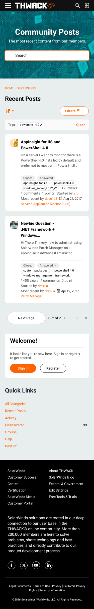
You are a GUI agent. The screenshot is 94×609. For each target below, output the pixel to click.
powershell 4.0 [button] (64, 183)
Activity (11, 418)
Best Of (11, 446)
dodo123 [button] (51, 198)
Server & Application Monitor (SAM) (45, 204)
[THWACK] (34, 6)
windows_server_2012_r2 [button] (40, 188)
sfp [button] (76, 193)
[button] (14, 143)
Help (8, 439)
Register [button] (53, 368)
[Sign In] (86, 5)
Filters (70, 111)
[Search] (77, 5)
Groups (11, 432)
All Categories (15, 404)
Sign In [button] (23, 368)
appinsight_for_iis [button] (35, 183)
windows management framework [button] (46, 275)
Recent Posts (15, 411)
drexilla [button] (43, 286)
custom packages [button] (35, 270)
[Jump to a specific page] (85, 318)
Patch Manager (31, 296)
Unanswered (47, 425)
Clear (80, 125)
